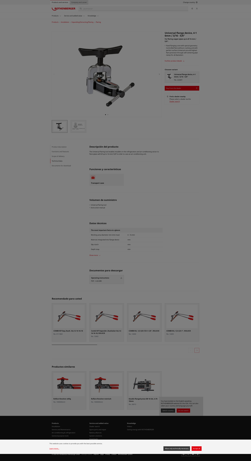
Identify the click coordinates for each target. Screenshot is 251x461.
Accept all (196, 448)
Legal (102, 454)
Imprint (96, 454)
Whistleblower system (125, 454)
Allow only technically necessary (177, 448)
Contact (113, 454)
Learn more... (54, 448)
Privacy (107, 454)
